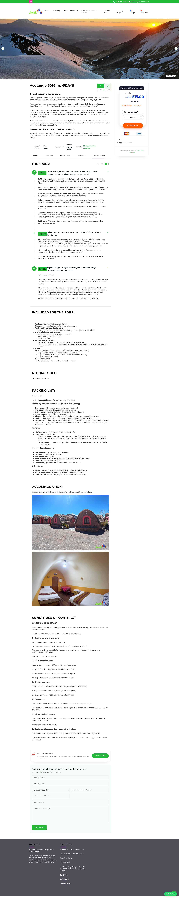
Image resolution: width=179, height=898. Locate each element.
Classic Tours (107, 12)
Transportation (60, 147)
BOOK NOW (132, 126)
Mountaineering (71, 11)
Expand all (100, 164)
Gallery (171, 76)
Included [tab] (49, 156)
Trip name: (36, 772)
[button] (170, 894)
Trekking (57, 11)
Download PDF (100, 756)
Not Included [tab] (65, 156)
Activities (79, 147)
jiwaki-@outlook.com (140, 2)
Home (46, 11)
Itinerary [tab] (36, 156)
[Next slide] (176, 48)
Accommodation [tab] (99, 156)
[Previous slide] (2, 48)
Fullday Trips (120, 12)
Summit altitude (37, 147)
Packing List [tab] (81, 156)
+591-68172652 (122, 2)
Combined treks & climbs (89, 12)
